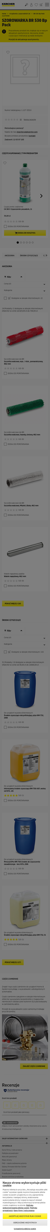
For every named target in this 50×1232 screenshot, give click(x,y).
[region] (25, 1205)
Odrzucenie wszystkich (25, 1223)
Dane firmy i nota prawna (24, 1210)
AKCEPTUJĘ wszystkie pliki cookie (25, 1216)
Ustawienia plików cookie (25, 1229)
